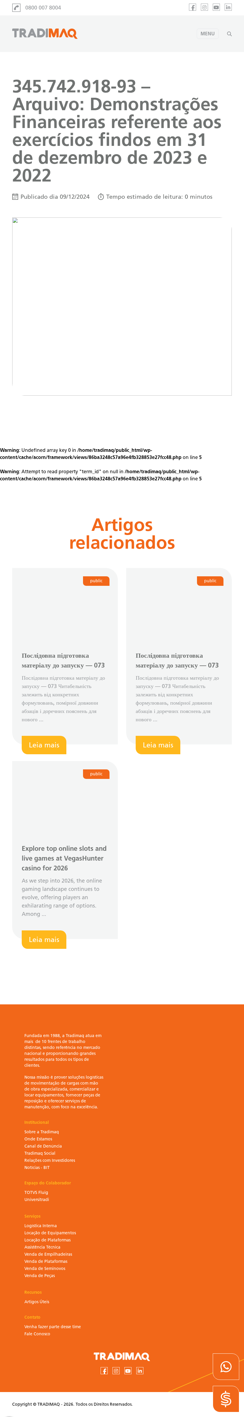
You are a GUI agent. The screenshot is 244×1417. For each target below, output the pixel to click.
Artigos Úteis (36, 1301)
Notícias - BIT (37, 1167)
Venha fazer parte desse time (52, 1326)
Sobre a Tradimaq (41, 1131)
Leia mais (44, 745)
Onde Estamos (38, 1139)
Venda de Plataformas (45, 1261)
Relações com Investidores (49, 1160)
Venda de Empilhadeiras (48, 1254)
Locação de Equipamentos (50, 1232)
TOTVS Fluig (36, 1192)
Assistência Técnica (42, 1247)
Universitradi (36, 1199)
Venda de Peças (39, 1275)
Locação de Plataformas (47, 1240)
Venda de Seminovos (44, 1268)
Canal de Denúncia (43, 1146)
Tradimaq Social (39, 1153)
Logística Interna (40, 1225)
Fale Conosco (37, 1333)
